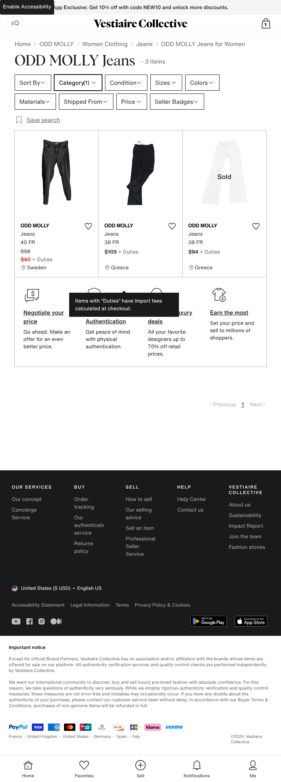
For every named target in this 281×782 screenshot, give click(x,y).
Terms (122, 604)
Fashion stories (247, 547)
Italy (136, 736)
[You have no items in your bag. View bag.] (266, 23)
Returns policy (83, 547)
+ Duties (42, 259)
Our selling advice (139, 513)
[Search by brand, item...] (15, 23)
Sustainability (245, 515)
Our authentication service (91, 525)
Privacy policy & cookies (162, 604)
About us (239, 505)
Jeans (144, 43)
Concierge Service (24, 513)
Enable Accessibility (27, 7)
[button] (266, 23)
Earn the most (229, 312)
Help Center (191, 499)
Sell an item (140, 528)
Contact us (190, 510)
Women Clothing (105, 43)
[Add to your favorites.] (88, 226)
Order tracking (84, 503)
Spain (121, 736)
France (15, 736)
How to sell (139, 499)
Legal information (89, 604)
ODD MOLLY (56, 43)
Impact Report (246, 526)
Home (23, 43)
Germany (102, 736)
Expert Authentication (106, 317)
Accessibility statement (38, 604)
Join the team (245, 536)
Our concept (27, 499)
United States (76, 736)
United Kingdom (42, 736)
